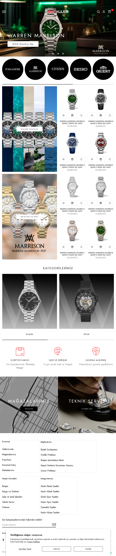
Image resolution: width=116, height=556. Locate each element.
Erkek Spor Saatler (49, 496)
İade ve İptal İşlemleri (12, 496)
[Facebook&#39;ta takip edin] (3, 540)
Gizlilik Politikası (48, 454)
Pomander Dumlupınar (29, 129)
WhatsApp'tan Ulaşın (46, 3)
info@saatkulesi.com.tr (72, 3)
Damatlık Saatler (48, 507)
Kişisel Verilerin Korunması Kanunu (57, 465)
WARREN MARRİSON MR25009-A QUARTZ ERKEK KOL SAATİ (72, 166)
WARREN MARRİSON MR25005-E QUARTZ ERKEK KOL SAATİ (100, 166)
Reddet (88, 549)
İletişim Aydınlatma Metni (52, 460)
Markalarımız (8, 470)
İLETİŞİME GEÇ (87, 409)
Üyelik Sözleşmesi (49, 449)
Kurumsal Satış (9, 465)
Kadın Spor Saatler (50, 502)
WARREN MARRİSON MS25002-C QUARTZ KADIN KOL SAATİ (72, 254)
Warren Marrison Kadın (29, 217)
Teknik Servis (8, 502)
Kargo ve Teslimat (10, 491)
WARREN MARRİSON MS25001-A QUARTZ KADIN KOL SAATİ (72, 210)
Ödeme (5, 507)
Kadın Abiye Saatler (50, 512)
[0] (109, 11)
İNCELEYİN (29, 409)
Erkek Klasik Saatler (50, 486)
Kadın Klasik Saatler (50, 491)
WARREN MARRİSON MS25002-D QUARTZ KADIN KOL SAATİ (100, 210)
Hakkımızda (7, 449)
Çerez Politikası (33, 541)
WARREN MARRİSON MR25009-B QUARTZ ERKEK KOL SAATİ (100, 122)
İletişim (5, 486)
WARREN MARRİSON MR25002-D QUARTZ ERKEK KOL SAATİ (72, 122)
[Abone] (51, 524)
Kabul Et (56, 549)
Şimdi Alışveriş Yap (23, 44)
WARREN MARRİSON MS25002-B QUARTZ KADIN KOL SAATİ (100, 254)
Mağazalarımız (9, 454)
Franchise (6, 459)
